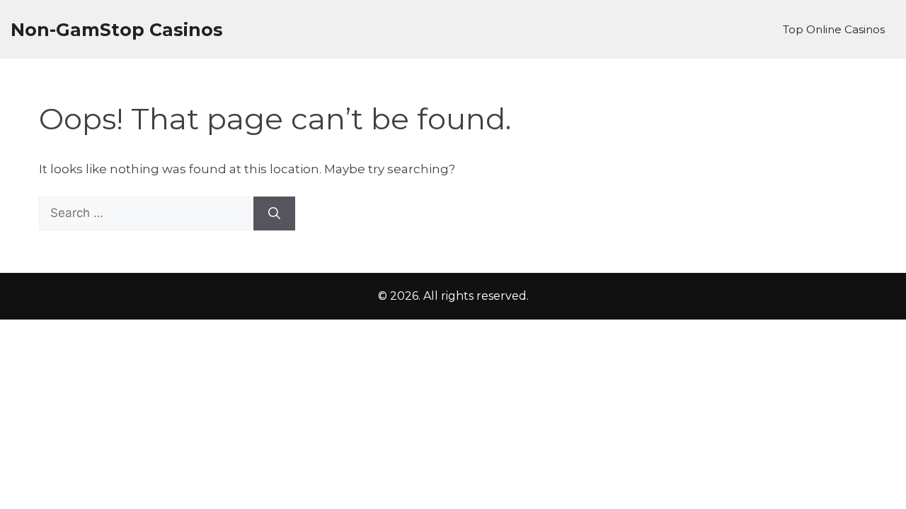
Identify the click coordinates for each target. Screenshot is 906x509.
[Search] (274, 213)
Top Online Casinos (834, 29)
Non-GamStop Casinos (117, 29)
